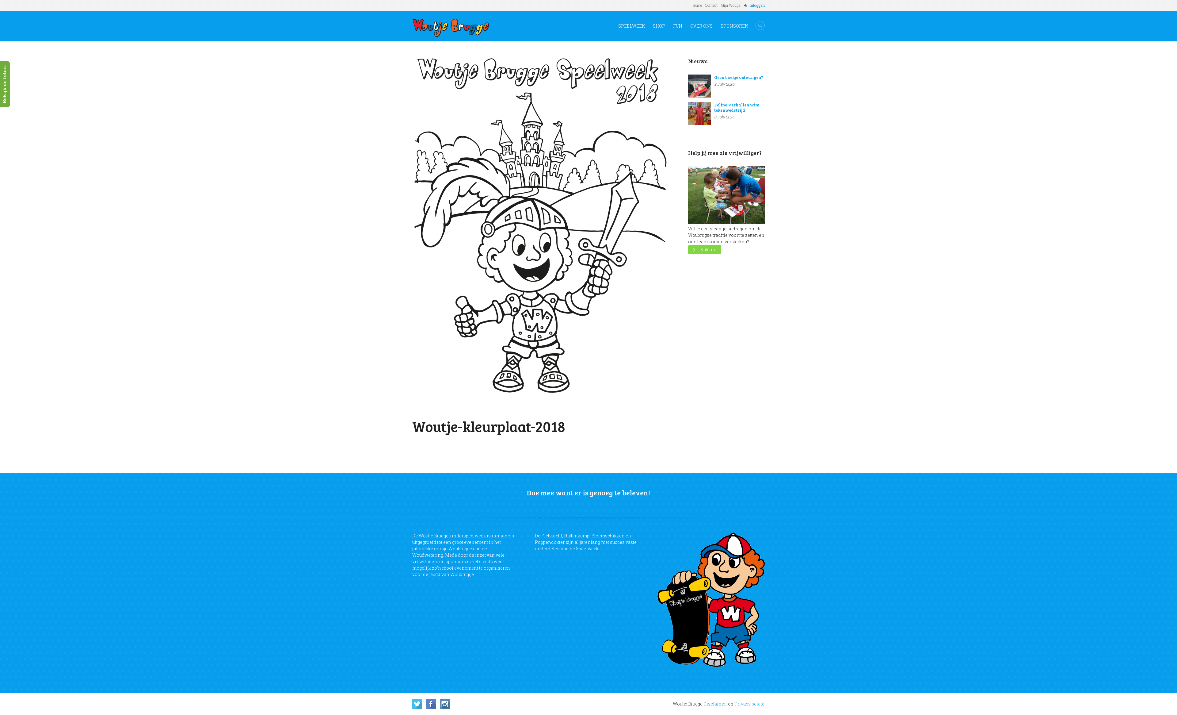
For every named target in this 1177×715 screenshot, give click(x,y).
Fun (677, 26)
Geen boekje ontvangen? (738, 77)
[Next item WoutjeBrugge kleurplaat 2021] (608, 229)
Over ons (701, 26)
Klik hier (709, 249)
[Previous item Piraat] (477, 229)
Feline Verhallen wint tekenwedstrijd (736, 107)
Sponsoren (734, 26)
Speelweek (631, 26)
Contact (711, 5)
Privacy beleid (749, 704)
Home (697, 5)
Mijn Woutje (730, 5)
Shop (659, 26)
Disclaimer (715, 704)
